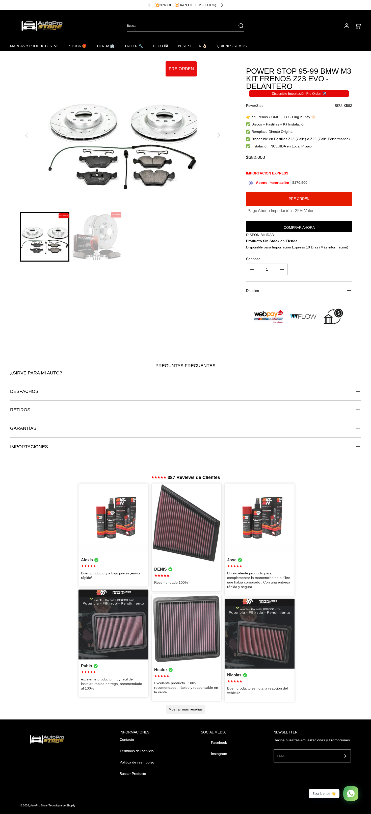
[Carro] (355, 25)
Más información (334, 247)
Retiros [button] (20, 409)
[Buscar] (238, 25)
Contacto (127, 739)
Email (282, 756)
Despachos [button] (24, 391)
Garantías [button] (23, 428)
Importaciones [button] (29, 446)
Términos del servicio (137, 751)
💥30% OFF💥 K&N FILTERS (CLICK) (185, 5)
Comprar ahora (299, 227)
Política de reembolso (137, 762)
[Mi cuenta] (344, 25)
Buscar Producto (133, 774)
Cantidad (253, 259)
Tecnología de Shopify (61, 805)
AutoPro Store (38, 805)
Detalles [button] (252, 291)
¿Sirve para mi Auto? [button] (36, 372)
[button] (218, 135)
